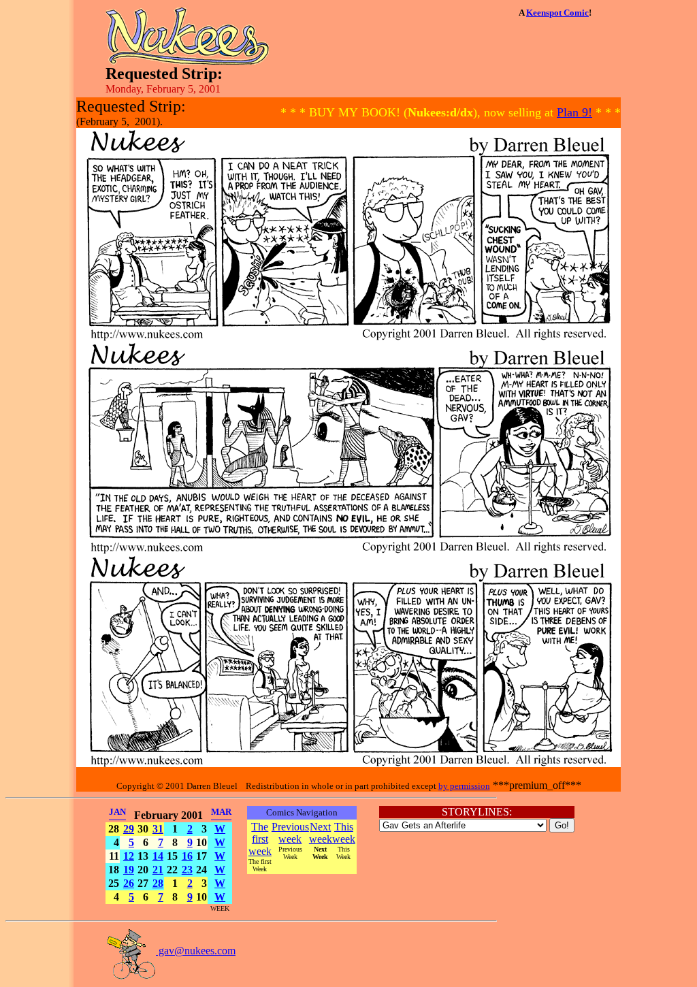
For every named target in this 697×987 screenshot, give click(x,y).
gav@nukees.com (196, 950)
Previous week (290, 833)
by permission (464, 786)
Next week (320, 833)
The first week (260, 839)
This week (343, 833)
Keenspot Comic (557, 12)
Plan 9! (574, 112)
